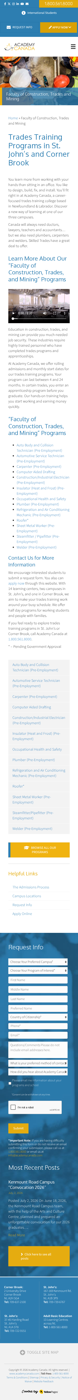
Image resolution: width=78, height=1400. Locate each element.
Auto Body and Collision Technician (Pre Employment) (39, 448)
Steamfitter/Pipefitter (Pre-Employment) (32, 815)
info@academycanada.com (25, 1155)
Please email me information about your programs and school (37, 1082)
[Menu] (73, 46)
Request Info (22, 905)
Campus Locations (26, 896)
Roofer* (18, 786)
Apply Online (22, 913)
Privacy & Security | (51, 1377)
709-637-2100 (18, 1302)
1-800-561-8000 (58, 1327)
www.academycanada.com (24, 1373)
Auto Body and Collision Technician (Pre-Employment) (35, 667)
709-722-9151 (18, 1331)
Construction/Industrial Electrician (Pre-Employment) (38, 720)
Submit (18, 1128)
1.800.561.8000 (19, 639)
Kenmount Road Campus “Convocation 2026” (31, 1184)
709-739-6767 (57, 1302)
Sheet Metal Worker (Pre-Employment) (31, 799)
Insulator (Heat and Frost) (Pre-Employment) (36, 736)
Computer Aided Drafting (31, 707)
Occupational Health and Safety (37, 749)
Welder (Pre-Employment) (32, 828)
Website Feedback (43, 1381)
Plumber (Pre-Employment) (33, 760)
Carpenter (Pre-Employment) (34, 696)
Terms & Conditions (17, 1377)
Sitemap (34, 1377)
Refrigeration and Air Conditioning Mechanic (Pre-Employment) (38, 773)
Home (13, 118)
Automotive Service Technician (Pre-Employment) (36, 683)
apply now (16, 583)
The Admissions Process (30, 887)
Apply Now (60, 27)
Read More (16, 1235)
